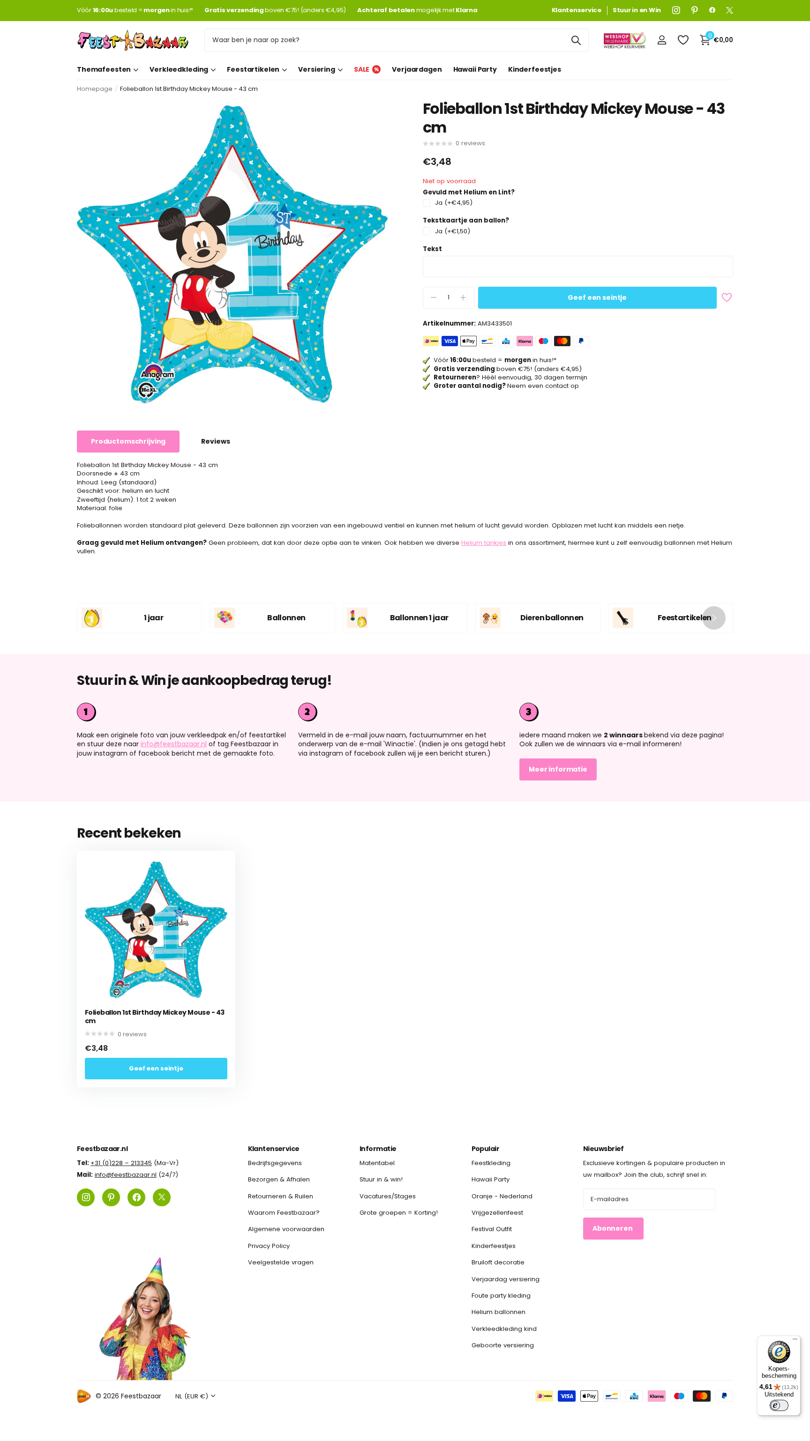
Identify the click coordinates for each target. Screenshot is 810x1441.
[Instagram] (676, 10)
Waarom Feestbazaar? (284, 1212)
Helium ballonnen (498, 1311)
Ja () (453, 203)
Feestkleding (491, 1163)
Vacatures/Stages (388, 1195)
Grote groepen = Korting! (399, 1212)
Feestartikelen (253, 69)
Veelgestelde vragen (281, 1262)
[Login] (661, 40)
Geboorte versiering (503, 1345)
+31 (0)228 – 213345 (121, 1163)
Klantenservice (274, 1148)
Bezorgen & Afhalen (279, 1179)
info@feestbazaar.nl (174, 744)
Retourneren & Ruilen (280, 1195)
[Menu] (795, 1341)
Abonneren (613, 1228)
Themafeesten (104, 69)
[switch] (779, 1405)
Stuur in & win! (381, 1179)
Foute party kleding (501, 1295)
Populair (486, 1148)
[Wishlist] (682, 40)
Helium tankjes (483, 542)
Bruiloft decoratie (498, 1262)
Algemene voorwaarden (286, 1229)
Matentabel (377, 1163)
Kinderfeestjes (534, 69)
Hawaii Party (475, 69)
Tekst (432, 249)
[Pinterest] (694, 10)
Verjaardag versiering (506, 1278)
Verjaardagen (417, 69)
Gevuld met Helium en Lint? (469, 192)
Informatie (378, 1148)
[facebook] (712, 10)
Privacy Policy (269, 1245)
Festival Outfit (492, 1229)
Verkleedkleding (179, 69)
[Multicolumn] (626, 712)
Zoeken (576, 40)
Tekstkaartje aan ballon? (466, 220)
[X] (729, 10)
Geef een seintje (597, 297)
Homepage (94, 88)
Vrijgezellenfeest (497, 1212)
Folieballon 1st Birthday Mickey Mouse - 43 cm (154, 1016)
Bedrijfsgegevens (275, 1163)
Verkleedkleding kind (504, 1328)
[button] (714, 618)
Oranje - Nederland (502, 1195)
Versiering (316, 69)
